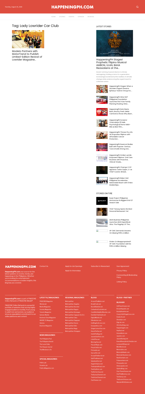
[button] (137, 7)
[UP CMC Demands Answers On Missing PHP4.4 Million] (102, 233)
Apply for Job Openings (73, 266)
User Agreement (123, 266)
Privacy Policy (122, 271)
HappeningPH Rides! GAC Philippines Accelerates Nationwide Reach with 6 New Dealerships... (121, 181)
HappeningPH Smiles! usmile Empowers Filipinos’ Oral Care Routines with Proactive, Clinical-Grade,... (120, 158)
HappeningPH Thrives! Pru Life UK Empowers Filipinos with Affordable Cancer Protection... (121, 135)
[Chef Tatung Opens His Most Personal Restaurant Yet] (102, 212)
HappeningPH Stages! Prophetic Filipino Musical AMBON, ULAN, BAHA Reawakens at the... (111, 64)
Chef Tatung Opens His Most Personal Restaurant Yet (120, 210)
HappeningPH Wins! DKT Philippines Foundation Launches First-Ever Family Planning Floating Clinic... (119, 100)
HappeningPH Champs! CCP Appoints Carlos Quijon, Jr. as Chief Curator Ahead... (120, 169)
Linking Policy (122, 282)
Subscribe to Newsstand (100, 266)
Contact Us (44, 266)
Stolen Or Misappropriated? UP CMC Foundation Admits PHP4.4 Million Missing (120, 243)
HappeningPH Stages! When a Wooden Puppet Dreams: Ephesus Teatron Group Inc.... (121, 88)
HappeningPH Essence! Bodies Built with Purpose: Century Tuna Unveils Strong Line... (121, 146)
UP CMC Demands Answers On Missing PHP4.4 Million (120, 232)
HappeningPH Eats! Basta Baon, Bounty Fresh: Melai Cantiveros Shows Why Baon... (121, 111)
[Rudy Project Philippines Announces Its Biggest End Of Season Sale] (102, 201)
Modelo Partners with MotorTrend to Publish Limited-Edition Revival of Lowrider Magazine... (27, 55)
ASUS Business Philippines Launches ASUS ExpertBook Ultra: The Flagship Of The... (120, 222)
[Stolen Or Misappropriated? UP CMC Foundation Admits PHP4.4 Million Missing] (102, 244)
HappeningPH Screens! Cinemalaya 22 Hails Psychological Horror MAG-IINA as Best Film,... (119, 123)
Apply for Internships (73, 271)
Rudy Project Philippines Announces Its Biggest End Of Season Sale (121, 200)
